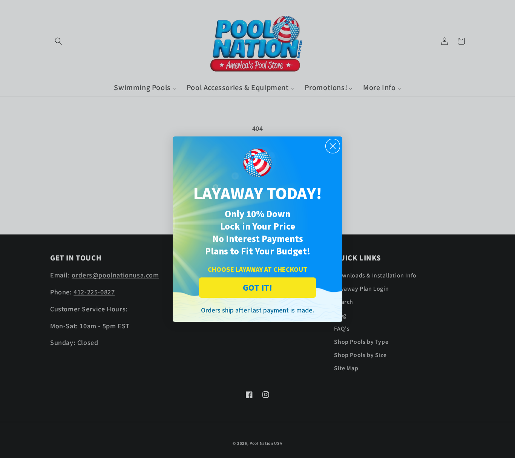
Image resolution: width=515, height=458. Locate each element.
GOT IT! (257, 287)
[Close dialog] (332, 146)
